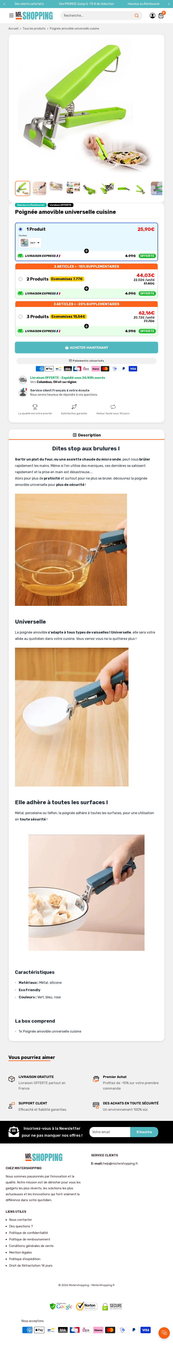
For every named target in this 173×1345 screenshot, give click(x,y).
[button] (86, 242)
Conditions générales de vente (31, 1246)
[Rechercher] (136, 15)
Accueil (13, 28)
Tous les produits (34, 28)
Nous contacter (20, 1220)
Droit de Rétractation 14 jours (31, 1265)
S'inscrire (144, 1132)
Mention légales (20, 1252)
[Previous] (4, 4)
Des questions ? (21, 1226)
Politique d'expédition (25, 1259)
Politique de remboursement (29, 1239)
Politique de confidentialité (28, 1233)
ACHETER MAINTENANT (89, 348)
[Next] (169, 4)
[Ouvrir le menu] (11, 15)
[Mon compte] (152, 15)
